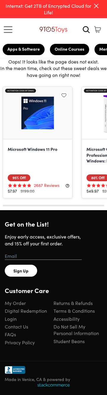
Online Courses (69, 49)
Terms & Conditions (74, 310)
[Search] (86, 29)
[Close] (96, 6)
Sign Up (21, 271)
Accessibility (67, 318)
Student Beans (69, 341)
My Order (15, 303)
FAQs (10, 334)
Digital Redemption (26, 310)
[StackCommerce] (53, 385)
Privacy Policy (20, 342)
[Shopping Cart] (97, 29)
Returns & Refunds (73, 303)
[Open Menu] (9, 29)
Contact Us (16, 326)
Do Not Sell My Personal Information (76, 329)
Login (11, 318)
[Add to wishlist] (63, 95)
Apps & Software (23, 49)
